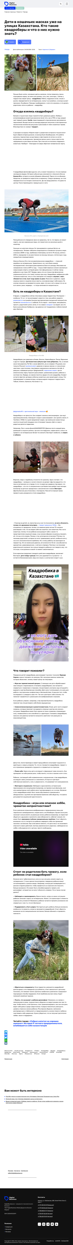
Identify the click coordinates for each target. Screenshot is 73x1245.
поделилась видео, (50, 370)
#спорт (43, 1054)
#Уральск (25, 1052)
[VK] (36, 1043)
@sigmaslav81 (18, 411)
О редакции (24, 1170)
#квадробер (44, 1051)
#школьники (34, 1052)
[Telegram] (36, 1031)
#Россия (36, 1054)
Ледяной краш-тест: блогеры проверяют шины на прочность (24, 1099)
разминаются (18, 300)
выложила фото (31, 366)
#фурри (52, 1051)
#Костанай (16, 1052)
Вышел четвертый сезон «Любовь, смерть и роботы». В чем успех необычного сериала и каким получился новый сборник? (34, 1102)
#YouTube (59, 1052)
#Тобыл (36, 1051)
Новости (19, 12)
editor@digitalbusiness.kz (15, 1173)
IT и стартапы (10, 8)
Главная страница (10, 12)
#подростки (28, 1051)
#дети (21, 1054)
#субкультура (19, 1051)
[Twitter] (36, 1037)
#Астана (14, 1054)
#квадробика (61, 1051)
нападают (49, 305)
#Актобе (7, 1054)
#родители (7, 1052)
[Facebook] (36, 1034)
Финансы (20, 8)
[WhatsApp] (36, 1040)
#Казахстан (28, 1054)
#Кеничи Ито (8, 1051)
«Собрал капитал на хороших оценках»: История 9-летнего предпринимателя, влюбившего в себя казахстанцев (37, 1023)
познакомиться (25, 302)
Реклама (10, 1170)
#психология (44, 1052)
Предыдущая (8, 1059)
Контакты (17, 1170)
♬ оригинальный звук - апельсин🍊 (35, 411)
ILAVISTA (57, 1241)
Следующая (65, 1059)
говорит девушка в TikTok (47, 525)
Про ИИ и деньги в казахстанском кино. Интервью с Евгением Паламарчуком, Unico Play (32, 1096)
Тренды (25, 12)
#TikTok (52, 1052)
